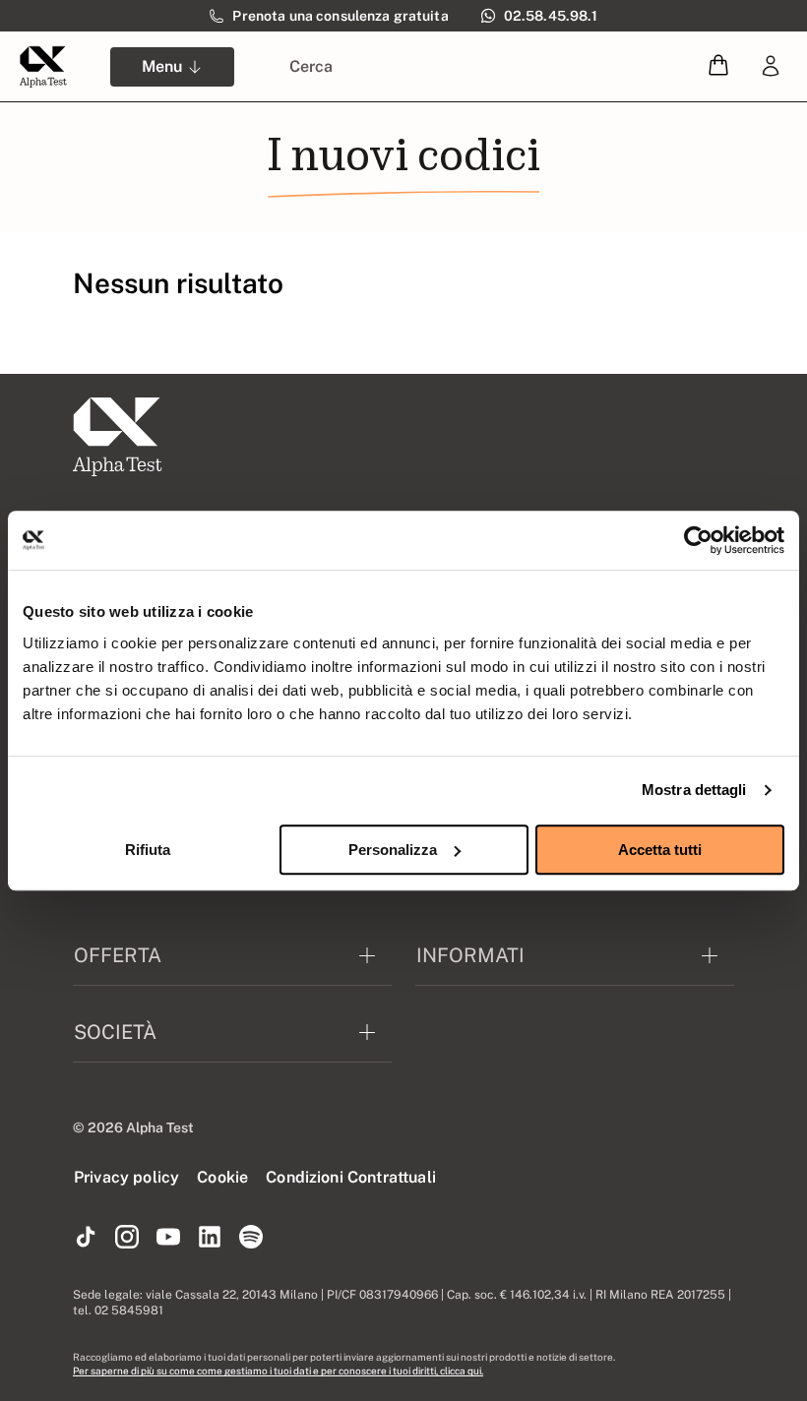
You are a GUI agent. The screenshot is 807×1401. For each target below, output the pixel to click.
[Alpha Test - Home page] (43, 66)
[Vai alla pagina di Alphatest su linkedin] (209, 1237)
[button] (718, 66)
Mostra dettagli (694, 789)
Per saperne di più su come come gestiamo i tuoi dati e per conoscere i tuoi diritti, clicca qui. (278, 1370)
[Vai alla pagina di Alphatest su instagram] (127, 1237)
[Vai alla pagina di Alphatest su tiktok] (85, 1237)
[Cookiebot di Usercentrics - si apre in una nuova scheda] (698, 540)
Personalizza (392, 849)
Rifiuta (147, 849)
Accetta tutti (660, 849)
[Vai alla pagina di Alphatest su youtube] (168, 1237)
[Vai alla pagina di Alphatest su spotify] (251, 1237)
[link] (770, 67)
